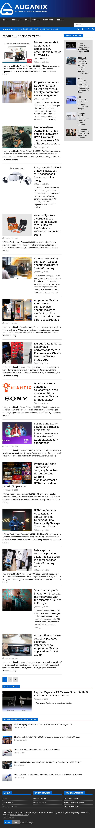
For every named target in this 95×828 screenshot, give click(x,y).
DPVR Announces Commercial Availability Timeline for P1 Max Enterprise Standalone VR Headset (83, 85)
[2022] (17, 52)
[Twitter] (78, 29)
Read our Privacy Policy (19, 814)
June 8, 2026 (20, 765)
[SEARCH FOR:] (84, 25)
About (4, 798)
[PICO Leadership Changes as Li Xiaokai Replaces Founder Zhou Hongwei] (71, 100)
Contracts (16, 20)
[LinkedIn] (83, 29)
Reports (35, 20)
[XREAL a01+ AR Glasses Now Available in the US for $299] (7, 752)
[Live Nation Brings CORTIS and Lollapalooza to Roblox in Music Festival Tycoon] (7, 740)
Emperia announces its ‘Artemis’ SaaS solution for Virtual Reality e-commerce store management (46, 89)
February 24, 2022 (42, 99)
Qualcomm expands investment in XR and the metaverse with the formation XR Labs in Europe (47, 597)
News (4, 20)
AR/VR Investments (71, 798)
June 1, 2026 (20, 778)
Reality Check (11, 686)
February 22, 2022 (11, 238)
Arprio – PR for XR (39, 802)
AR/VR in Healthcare (71, 806)
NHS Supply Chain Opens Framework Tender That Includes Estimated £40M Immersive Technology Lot (84, 66)
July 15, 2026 (20, 752)
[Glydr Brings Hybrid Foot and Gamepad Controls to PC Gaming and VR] (7, 727)
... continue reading (64, 703)
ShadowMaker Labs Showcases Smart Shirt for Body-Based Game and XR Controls (48, 762)
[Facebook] (88, 29)
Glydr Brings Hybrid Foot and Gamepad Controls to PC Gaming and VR (43, 724)
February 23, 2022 (42, 184)
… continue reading (48, 119)
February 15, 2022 (11, 446)
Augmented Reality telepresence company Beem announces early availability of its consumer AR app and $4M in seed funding (47, 310)
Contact (60, 20)
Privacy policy (7, 802)
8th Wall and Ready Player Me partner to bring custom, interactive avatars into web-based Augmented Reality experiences (46, 433)
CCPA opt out (8, 817)
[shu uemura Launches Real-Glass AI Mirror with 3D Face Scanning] (71, 132)
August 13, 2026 (21, 727)
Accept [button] (7, 822)
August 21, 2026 (42, 699)
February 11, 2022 (42, 570)
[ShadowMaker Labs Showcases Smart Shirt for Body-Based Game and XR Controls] (7, 765)
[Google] (93, 29)
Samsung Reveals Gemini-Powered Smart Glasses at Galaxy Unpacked (83, 119)
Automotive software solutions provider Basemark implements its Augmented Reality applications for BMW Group (47, 645)
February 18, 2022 (42, 272)
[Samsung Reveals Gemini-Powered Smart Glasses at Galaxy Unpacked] (71, 116)
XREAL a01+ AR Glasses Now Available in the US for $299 (37, 749)
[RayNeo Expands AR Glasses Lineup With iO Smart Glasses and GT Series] (71, 46)
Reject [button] (16, 822)
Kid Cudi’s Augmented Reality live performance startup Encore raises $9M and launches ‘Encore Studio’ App (48, 351)
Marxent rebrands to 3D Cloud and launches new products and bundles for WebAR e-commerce (47, 50)
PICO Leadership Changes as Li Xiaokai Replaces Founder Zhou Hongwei (83, 103)
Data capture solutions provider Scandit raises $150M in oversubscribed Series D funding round (47, 558)
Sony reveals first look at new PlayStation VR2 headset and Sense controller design (48, 174)
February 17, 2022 (11, 323)
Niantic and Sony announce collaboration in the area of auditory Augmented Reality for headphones (46, 391)
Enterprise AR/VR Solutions (74, 802)
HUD (27, 20)
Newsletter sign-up (9, 806)
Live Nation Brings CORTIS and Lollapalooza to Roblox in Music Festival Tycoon (47, 737)
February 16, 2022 (42, 403)
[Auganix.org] (47, 16)
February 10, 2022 (42, 607)
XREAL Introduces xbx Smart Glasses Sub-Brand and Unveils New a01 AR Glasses (48, 774)
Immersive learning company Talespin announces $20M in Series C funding (46, 263)
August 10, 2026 (21, 740)
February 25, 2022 (42, 62)
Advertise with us (39, 798)
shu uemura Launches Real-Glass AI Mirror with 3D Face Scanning (84, 133)
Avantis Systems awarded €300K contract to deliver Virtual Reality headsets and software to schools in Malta (47, 225)
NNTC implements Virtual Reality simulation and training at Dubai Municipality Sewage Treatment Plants (47, 518)
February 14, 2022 (42, 530)
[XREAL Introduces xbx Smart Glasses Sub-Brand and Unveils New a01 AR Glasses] (7, 777)
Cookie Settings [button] (26, 822)
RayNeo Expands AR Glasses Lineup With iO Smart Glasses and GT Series (83, 48)
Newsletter (48, 20)
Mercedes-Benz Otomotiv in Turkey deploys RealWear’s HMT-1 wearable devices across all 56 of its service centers (47, 135)
